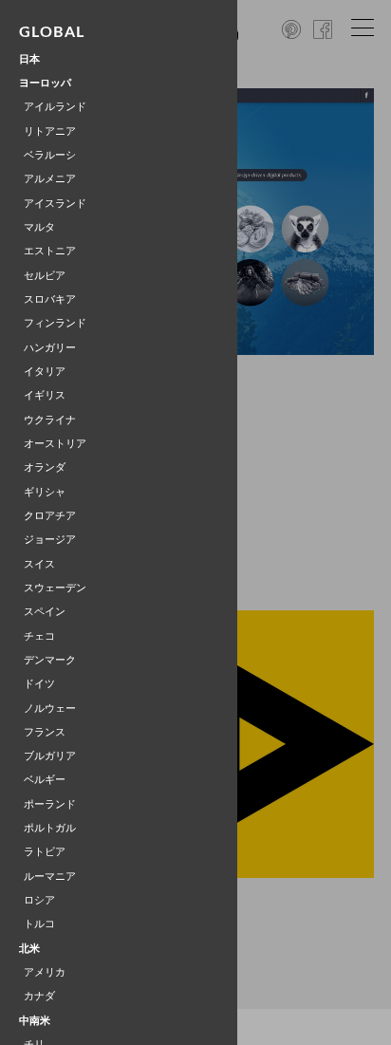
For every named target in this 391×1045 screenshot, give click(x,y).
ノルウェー (50, 708)
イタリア (44, 371)
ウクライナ (50, 420)
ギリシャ (44, 492)
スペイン (44, 611)
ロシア (39, 900)
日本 (29, 59)
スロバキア (50, 299)
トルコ (39, 924)
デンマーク (50, 660)
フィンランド (55, 323)
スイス (39, 564)
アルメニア (50, 179)
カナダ (39, 996)
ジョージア (50, 539)
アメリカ (44, 972)
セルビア (44, 276)
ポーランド (50, 804)
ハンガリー (50, 348)
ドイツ (39, 684)
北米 (29, 948)
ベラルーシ (50, 155)
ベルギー (44, 779)
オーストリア (55, 444)
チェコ (39, 636)
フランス (44, 732)
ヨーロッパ (45, 83)
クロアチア (50, 516)
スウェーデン (55, 588)
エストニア (50, 251)
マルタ (39, 227)
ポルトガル (50, 828)
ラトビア (44, 852)
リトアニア (50, 131)
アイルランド (55, 107)
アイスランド (55, 203)
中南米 (34, 1021)
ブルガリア (50, 756)
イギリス (44, 395)
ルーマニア (50, 876)
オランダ (44, 467)
